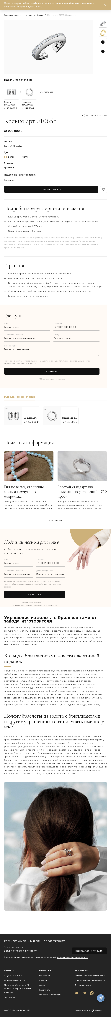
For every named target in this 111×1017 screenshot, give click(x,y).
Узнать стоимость (51, 189)
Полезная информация (50, 995)
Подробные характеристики (20, 175)
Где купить (44, 990)
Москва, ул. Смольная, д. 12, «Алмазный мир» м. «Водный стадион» (17, 989)
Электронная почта (13, 947)
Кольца (40, 15)
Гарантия (9, 180)
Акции (42, 985)
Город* (56, 335)
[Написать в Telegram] (101, 998)
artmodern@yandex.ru (14, 980)
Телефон (57, 324)
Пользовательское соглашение (89, 976)
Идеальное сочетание (19, 397)
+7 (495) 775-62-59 (13, 976)
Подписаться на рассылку (89, 951)
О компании (44, 976)
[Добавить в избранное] (6, 409)
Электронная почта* (14, 335)
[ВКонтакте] (76, 993)
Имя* (6, 324)
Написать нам (11, 997)
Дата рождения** (44, 571)
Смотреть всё (46, 92)
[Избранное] (103, 189)
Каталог (29, 15)
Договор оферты (82, 985)
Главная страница (12, 15)
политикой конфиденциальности (74, 361)
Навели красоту (82, 1010)
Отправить (51, 371)
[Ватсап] (92, 993)
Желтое (26, 157)
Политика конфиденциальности (89, 980)
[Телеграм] (84, 993)
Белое (11, 157)
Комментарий (10, 346)
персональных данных (26, 363)
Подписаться (34, 594)
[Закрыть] (105, 5)
